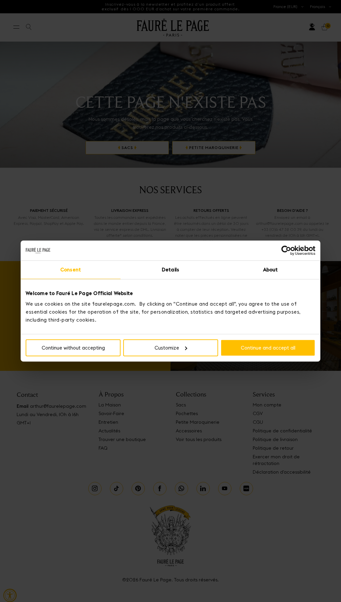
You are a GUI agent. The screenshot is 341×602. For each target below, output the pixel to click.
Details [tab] (170, 269)
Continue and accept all (268, 348)
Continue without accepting (73, 348)
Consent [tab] (70, 269)
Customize (167, 348)
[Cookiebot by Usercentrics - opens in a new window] (286, 250)
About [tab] (270, 269)
